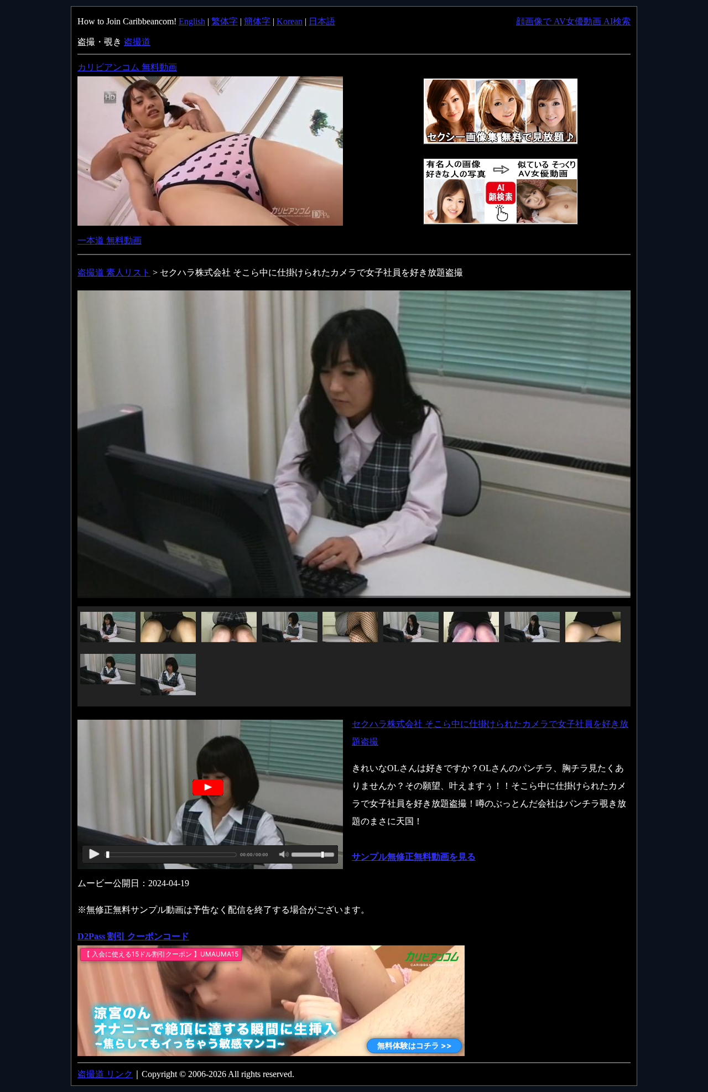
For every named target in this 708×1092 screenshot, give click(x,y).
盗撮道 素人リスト (113, 272)
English (192, 21)
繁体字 (224, 21)
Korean (290, 21)
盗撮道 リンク (105, 1074)
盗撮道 (137, 41)
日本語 (322, 21)
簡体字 (257, 21)
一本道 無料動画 (109, 240)
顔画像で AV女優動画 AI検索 (573, 21)
